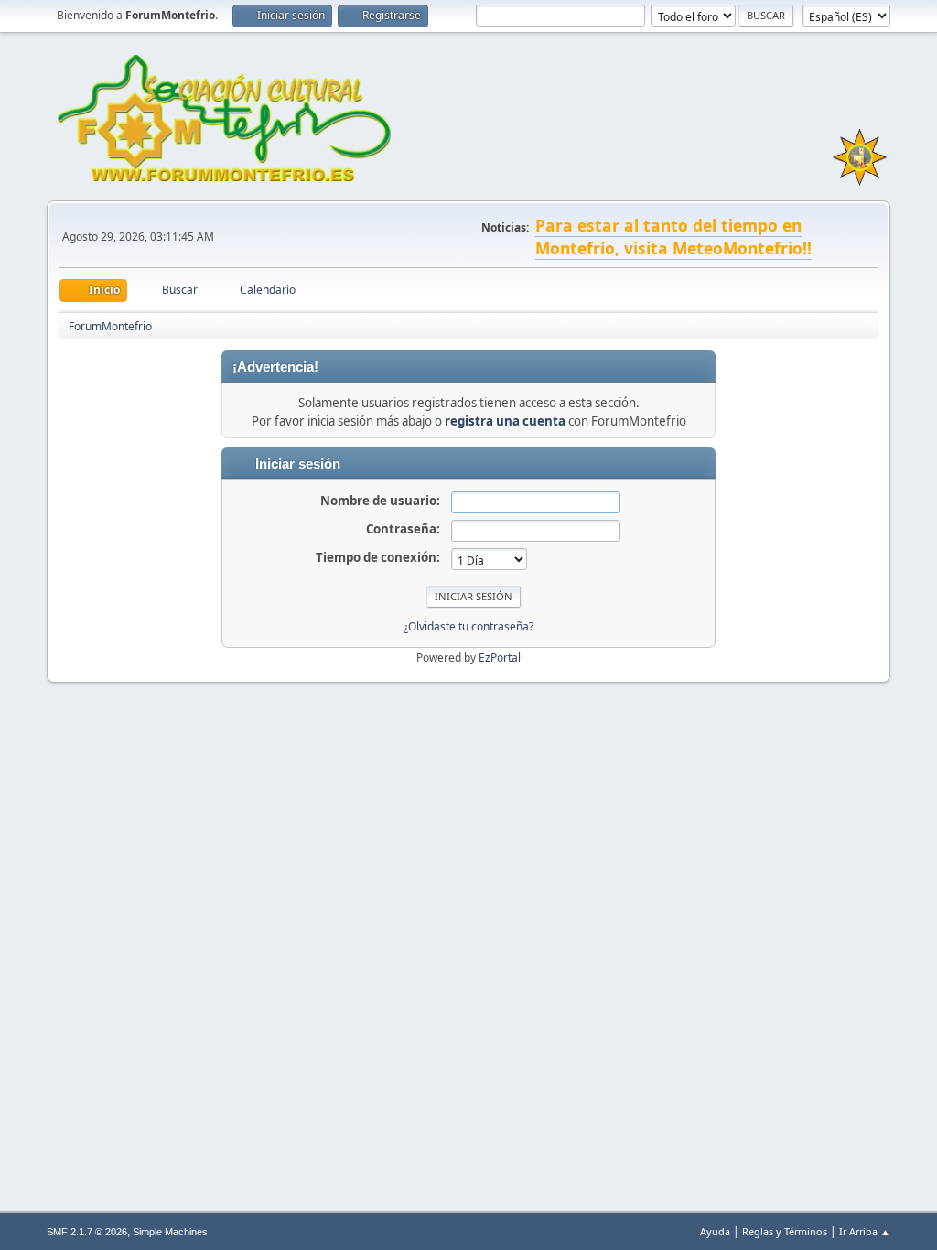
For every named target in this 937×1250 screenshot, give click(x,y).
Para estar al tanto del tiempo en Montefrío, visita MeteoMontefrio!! (673, 236)
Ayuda (715, 1231)
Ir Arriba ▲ (864, 1231)
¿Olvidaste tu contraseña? (468, 626)
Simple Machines (170, 1231)
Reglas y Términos (784, 1231)
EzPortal (500, 657)
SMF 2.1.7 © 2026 (87, 1231)
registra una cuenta (505, 421)
